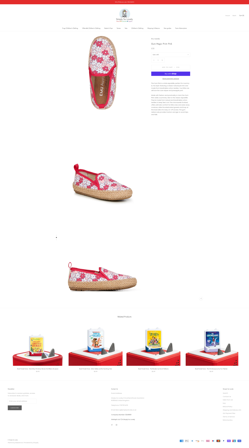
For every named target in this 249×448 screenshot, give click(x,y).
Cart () (241, 15)
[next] (243, 346)
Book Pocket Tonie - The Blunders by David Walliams (153, 369)
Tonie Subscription (181, 28)
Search (234, 15)
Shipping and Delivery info (232, 410)
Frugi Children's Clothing (70, 28)
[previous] (6, 346)
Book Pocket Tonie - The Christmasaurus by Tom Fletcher (211, 369)
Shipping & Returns (153, 28)
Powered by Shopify (31, 443)
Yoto (126, 28)
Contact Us (227, 396)
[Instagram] (116, 425)
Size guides (167, 28)
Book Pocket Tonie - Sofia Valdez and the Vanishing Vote (95, 369)
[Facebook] (112, 425)
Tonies (119, 28)
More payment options (171, 78)
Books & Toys (108, 28)
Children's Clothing (137, 28)
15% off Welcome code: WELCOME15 (124, 2)
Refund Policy (227, 407)
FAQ (224, 403)
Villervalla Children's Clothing (91, 28)
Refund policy (227, 420)
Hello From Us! (228, 400)
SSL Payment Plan (229, 413)
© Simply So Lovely (13, 440)
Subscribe (15, 408)
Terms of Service (229, 417)
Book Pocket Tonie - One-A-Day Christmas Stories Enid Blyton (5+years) (37, 369)
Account (227, 15)
